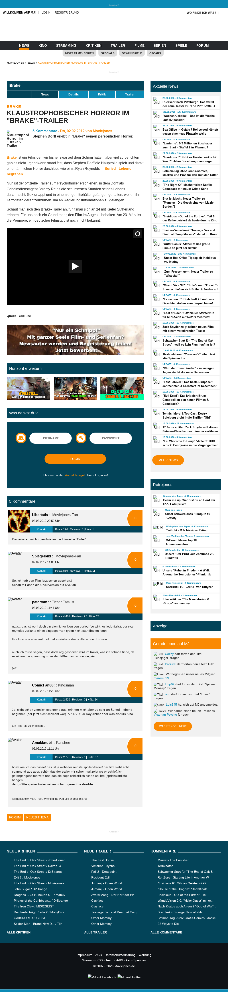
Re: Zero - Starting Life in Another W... (184, 877)
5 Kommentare (45, 131)
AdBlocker (123, 960)
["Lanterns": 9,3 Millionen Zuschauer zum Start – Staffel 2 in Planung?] (156, 142)
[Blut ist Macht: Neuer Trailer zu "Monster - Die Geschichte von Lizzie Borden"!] (156, 197)
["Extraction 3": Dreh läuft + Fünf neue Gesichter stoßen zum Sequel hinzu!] (156, 298)
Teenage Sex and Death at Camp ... (116, 912)
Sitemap (88, 960)
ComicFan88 (42, 685)
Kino (43, 45)
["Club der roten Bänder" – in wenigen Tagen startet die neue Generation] (156, 366)
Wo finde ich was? (201, 12)
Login (45, 12)
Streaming (66, 45)
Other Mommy (101, 918)
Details (73, 94)
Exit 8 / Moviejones (27, 877)
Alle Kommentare (166, 932)
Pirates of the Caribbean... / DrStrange (41, 900)
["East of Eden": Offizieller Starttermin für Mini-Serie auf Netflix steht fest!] (156, 311)
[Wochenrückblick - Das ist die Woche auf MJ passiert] (156, 114)
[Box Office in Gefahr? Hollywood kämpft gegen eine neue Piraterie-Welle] (156, 128)
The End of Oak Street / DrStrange (38, 871)
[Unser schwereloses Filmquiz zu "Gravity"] (157, 512)
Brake (14, 85)
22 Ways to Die (168, 923)
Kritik (102, 94)
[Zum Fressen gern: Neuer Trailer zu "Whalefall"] (156, 270)
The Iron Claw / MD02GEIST (34, 906)
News (24, 45)
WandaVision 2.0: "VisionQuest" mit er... (186, 900)
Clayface (97, 900)
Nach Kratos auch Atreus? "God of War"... (187, 906)
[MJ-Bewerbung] (75, 354)
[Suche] (223, 12)
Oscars (155, 53)
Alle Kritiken (19, 932)
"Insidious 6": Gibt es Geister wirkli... (183, 883)
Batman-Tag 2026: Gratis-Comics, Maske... (188, 918)
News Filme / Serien (79, 53)
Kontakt (41, 529)
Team (109, 960)
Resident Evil (100, 877)
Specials (107, 53)
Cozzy (169, 654)
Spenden (139, 960)
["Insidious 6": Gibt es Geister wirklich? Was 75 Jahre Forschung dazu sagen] (156, 156)
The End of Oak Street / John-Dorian (39, 860)
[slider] (19, 94)
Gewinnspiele (132, 53)
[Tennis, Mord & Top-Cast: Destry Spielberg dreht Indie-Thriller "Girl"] (156, 412)
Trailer (118, 45)
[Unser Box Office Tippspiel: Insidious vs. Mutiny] (156, 256)
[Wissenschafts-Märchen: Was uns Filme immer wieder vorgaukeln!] (28, 389)
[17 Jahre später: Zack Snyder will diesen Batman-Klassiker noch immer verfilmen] (156, 426)
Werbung (144, 955)
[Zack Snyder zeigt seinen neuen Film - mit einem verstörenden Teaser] (156, 325)
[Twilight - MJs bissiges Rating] (157, 527)
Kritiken (94, 45)
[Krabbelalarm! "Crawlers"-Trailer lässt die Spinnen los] (156, 353)
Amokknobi (42, 743)
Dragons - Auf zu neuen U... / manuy (39, 895)
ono (167, 694)
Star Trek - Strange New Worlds (180, 912)
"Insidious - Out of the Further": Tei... (183, 895)
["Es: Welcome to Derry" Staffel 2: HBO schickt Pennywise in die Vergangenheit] (156, 439)
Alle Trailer (95, 932)
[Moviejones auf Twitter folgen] (129, 977)
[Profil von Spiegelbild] (19, 563)
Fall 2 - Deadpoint (103, 871)
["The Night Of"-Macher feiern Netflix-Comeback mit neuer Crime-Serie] (156, 183)
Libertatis (40, 515)
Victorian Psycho (165, 714)
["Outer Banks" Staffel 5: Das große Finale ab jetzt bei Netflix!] (156, 242)
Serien (160, 45)
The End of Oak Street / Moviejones (39, 883)
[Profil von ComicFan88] (19, 692)
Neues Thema (37, 817)
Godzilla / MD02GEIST (30, 918)
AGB (98, 955)
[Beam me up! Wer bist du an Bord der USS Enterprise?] (156, 498)
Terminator (165, 866)
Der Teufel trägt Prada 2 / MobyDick (39, 912)
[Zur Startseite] (114, 33)
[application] (75, 266)
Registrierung (67, 12)
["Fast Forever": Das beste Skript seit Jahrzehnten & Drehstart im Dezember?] (156, 380)
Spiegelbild (41, 556)
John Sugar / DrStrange (30, 889)
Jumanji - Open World (106, 883)
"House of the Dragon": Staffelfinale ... (184, 889)
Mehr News (168, 460)
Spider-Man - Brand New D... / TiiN (38, 923)
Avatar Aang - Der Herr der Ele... (114, 895)
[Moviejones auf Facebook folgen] (101, 977)
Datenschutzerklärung (120, 955)
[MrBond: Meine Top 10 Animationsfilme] (157, 539)
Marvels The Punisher (173, 860)
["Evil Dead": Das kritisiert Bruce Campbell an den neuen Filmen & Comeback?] (156, 394)
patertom (39, 602)
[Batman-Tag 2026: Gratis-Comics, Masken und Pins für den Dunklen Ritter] (156, 169)
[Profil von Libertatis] (19, 521)
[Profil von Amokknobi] (19, 749)
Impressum (84, 955)
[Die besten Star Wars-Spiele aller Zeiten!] (75, 389)
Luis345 (171, 704)
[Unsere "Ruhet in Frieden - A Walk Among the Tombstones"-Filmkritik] (156, 569)
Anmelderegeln (75, 475)
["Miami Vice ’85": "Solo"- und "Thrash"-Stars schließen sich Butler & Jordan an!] (156, 284)
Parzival (170, 664)
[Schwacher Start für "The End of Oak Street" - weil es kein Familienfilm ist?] (156, 339)
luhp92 (170, 684)
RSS (99, 960)
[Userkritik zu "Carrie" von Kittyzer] (157, 584)
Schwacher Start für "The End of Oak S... (186, 871)
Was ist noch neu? (173, 726)
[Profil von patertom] (19, 608)
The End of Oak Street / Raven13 (37, 866)
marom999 (161, 678)
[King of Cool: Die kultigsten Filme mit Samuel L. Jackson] (122, 389)
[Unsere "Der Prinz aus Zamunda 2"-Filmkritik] (157, 552)
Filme (139, 45)
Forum (202, 45)
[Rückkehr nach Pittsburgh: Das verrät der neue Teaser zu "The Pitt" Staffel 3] (156, 100)
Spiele (181, 45)
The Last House (102, 860)
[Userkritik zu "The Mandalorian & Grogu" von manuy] (156, 598)
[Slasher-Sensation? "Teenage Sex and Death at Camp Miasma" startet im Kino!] (156, 229)
